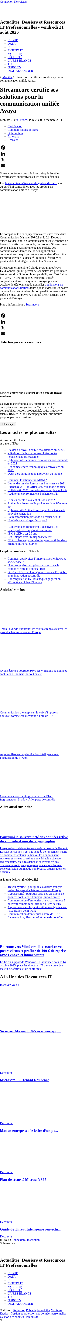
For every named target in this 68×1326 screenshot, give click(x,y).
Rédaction (19, 1310)
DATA (12, 43)
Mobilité (7, 77)
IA (9, 47)
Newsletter (43, 1310)
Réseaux (13, 139)
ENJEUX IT (15, 50)
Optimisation (15, 133)
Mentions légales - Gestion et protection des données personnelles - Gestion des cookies (34, 1313)
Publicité (31, 1310)
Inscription (33, 1239)
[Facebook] (34, 148)
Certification (15, 126)
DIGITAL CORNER (20, 70)
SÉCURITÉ (15, 57)
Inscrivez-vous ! (9, 984)
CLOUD (13, 40)
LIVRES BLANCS (19, 60)
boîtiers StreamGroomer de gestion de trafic (31, 183)
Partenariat (14, 136)
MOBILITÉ (15, 53)
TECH (12, 64)
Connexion (19, 1239)
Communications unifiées (23, 129)
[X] (34, 160)
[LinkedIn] (34, 154)
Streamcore (32, 304)
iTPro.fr (22, 119)
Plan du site (31, 1316)
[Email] (34, 166)
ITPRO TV (14, 67)
